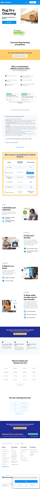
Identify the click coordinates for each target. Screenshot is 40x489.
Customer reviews (5, 457)
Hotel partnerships (33, 449)
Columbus (15, 375)
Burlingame (6, 372)
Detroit (24, 379)
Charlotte (25, 372)
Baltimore (15, 368)
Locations (4, 455)
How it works (4, 449)
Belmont (24, 368)
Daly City (6, 379)
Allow (26, 481)
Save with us (4, 464)
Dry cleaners (13, 453)
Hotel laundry (14, 459)
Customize (32, 484)
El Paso (33, 379)
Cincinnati (6, 375)
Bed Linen (24, 403)
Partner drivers (24, 457)
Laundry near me (5, 462)
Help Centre (4, 453)
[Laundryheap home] (6, 2)
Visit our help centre (20, 147)
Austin (6, 368)
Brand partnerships (33, 451)
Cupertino (25, 375)
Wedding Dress (24, 406)
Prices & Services (5, 451)
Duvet (15, 406)
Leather (24, 410)
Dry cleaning (17, 443)
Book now (33, 2)
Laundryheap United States (7, 443)
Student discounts (14, 464)
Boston (34, 368)
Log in (26, 2)
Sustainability (4, 460)
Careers (22, 455)
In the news (23, 451)
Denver (15, 379)
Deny (20, 484)
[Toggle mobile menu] (38, 2)
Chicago (34, 372)
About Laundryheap (24, 449)
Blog (21, 453)
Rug (15, 403)
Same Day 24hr (20, 413)
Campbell (15, 372)
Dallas (34, 375)
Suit (15, 410)
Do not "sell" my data (5, 486)
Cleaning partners (24, 460)
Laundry (13, 449)
